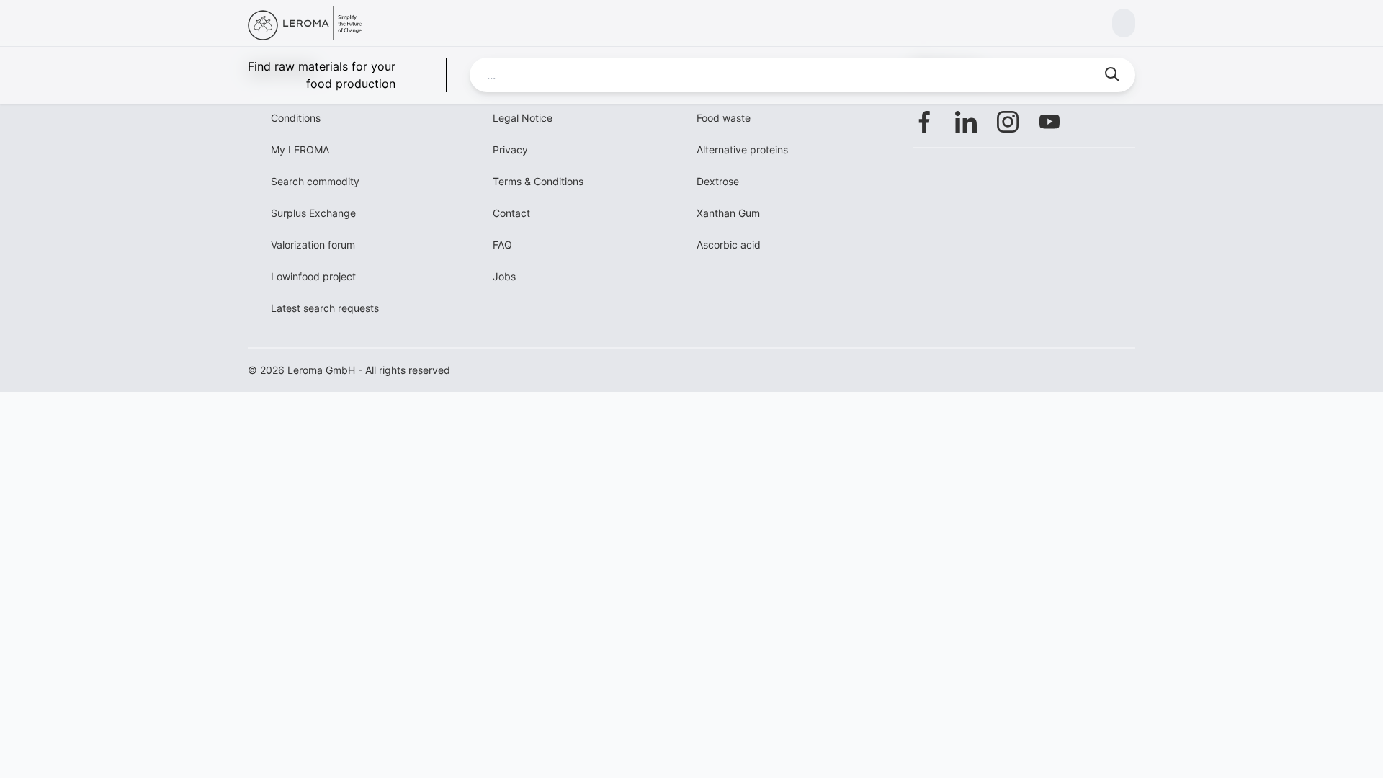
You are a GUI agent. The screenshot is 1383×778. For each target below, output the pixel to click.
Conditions (296, 118)
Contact (511, 213)
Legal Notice (522, 118)
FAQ (502, 244)
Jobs (504, 276)
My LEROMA (300, 149)
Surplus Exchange (313, 213)
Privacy (510, 149)
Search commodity (315, 181)
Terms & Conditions (538, 181)
